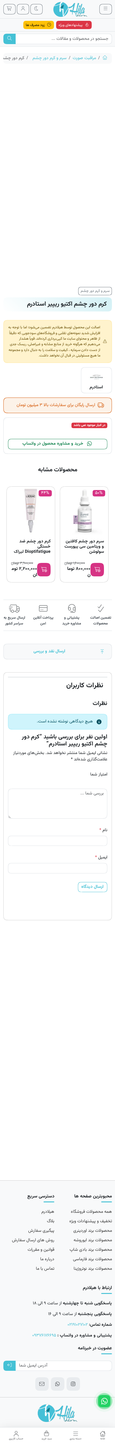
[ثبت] (9, 1366)
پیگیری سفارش (41, 1230)
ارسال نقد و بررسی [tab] (49, 651)
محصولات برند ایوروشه (93, 1240)
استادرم (96, 387)
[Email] (42, 1384)
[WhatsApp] (57, 1384)
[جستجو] (9, 39)
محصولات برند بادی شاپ (91, 1249)
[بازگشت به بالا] (102, 651)
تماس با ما (45, 1268)
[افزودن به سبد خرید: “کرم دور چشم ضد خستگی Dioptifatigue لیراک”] (44, 569)
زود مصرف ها (36, 25)
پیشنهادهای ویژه (71, 25)
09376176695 (44, 1335)
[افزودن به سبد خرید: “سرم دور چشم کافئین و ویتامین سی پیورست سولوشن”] (97, 569)
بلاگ (50, 1221)
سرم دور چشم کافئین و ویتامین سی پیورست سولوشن (84, 546)
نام (103, 830)
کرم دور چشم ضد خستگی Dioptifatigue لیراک (32, 546)
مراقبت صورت (84, 58)
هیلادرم (47, 1211)
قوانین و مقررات (41, 1249)
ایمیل (101, 857)
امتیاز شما (98, 774)
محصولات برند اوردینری (92, 1230)
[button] (102, 1435)
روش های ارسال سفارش (33, 1240)
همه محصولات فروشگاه (91, 1211)
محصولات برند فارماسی (92, 1259)
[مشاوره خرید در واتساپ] (104, 1401)
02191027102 (77, 1324)
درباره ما (47, 1259)
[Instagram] (73, 1384)
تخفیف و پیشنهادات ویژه (90, 1221)
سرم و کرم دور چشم (50, 58)
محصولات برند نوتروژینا (93, 1268)
